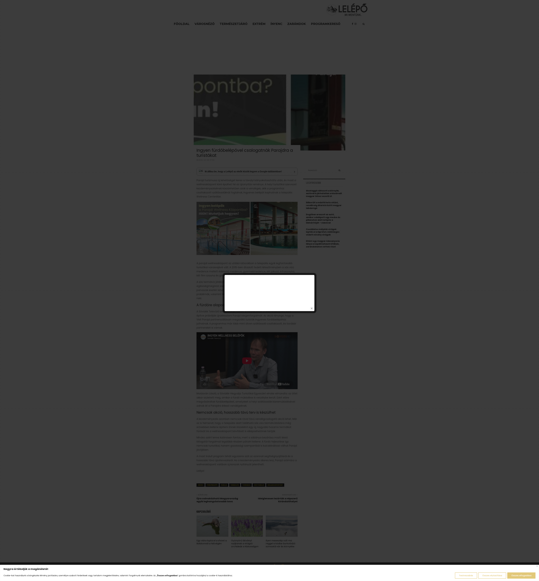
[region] (269, 573)
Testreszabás (466, 575)
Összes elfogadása (521, 575)
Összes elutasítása (492, 575)
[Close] (537, 566)
